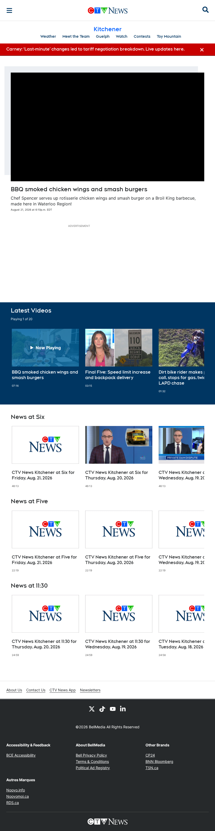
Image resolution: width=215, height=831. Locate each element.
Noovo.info (15, 790)
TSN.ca (152, 768)
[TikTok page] (102, 709)
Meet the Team (76, 36)
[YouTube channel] (113, 709)
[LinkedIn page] (123, 709)
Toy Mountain (169, 36)
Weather (48, 36)
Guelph (103, 36)
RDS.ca (12, 802)
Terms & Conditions (92, 761)
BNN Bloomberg (159, 761)
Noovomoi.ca (17, 796)
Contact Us (35, 690)
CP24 (150, 755)
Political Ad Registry (93, 768)
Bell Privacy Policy (91, 755)
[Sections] (9, 10)
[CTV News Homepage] (107, 10)
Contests (142, 36)
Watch (121, 36)
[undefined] (45, 358)
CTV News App (63, 690)
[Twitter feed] (92, 709)
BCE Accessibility (21, 755)
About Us (14, 690)
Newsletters (90, 690)
